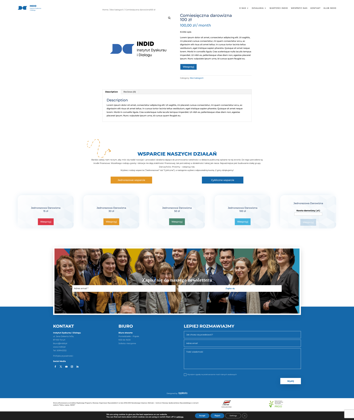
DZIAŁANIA (258, 8)
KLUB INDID (330, 8)
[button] (169, 17)
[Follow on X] (61, 366)
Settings (233, 415)
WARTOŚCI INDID (279, 8)
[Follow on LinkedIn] (77, 366)
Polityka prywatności (63, 356)
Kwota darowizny (308, 210)
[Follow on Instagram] (72, 366)
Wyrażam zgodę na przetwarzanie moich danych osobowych (212, 374)
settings (179, 417)
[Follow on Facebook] (55, 366)
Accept (202, 415)
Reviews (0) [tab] (129, 91)
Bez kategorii (196, 78)
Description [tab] (111, 91)
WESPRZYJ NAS (299, 8)
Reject (217, 415)
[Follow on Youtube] (66, 366)
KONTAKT (315, 8)
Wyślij (290, 381)
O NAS (242, 8)
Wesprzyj (188, 66)
